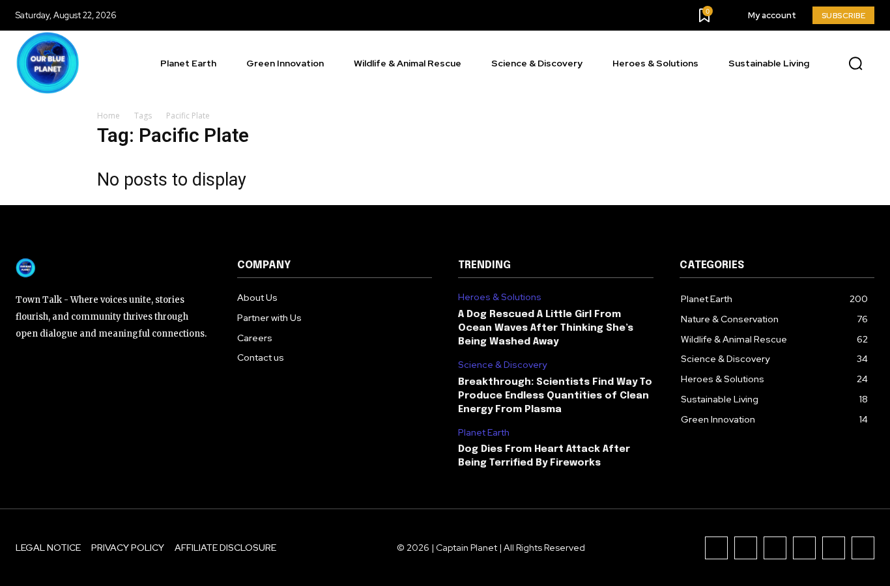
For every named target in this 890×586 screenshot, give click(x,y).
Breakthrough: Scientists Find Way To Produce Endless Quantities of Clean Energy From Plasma (555, 396)
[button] (855, 64)
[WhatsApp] (863, 548)
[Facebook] (716, 548)
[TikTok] (775, 548)
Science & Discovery (502, 364)
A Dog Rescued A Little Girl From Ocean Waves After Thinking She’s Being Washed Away (545, 328)
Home (108, 115)
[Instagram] (745, 548)
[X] (833, 548)
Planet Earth (484, 432)
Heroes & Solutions (499, 297)
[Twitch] (804, 548)
